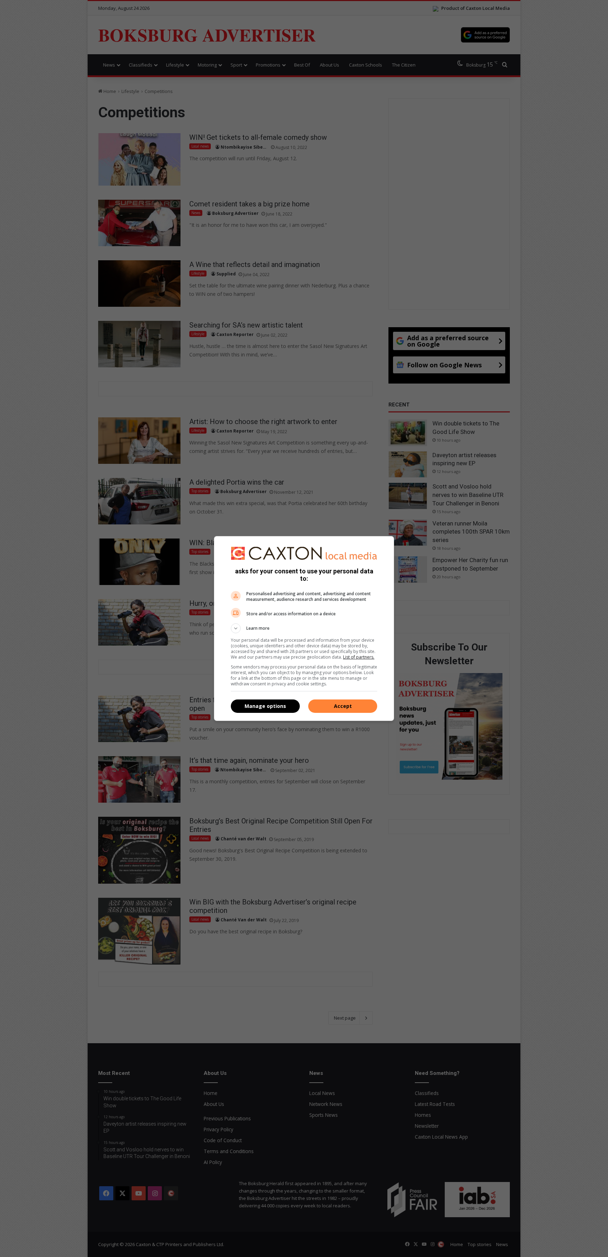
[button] (304, 628)
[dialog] (304, 628)
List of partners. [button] (358, 657)
